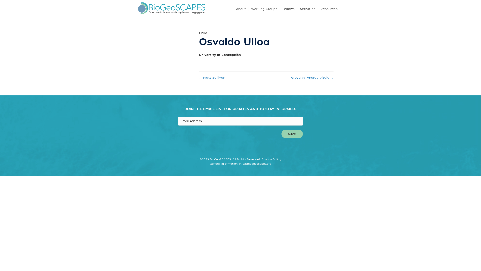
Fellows (288, 9)
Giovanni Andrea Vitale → (312, 78)
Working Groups (264, 9)
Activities (307, 9)
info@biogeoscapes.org (255, 164)
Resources (329, 9)
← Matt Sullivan (212, 78)
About (241, 9)
